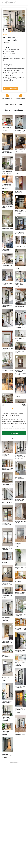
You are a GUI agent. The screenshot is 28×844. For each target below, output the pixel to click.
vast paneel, (17, 58)
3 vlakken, (10, 58)
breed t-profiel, (6, 49)
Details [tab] (14, 408)
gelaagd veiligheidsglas (9, 53)
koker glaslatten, (15, 49)
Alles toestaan (14, 433)
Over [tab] (23, 408)
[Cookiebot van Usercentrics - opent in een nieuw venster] (20, 405)
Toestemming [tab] (5, 408)
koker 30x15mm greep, (8, 51)
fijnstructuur (6, 59)
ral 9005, (22, 58)
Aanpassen (13, 438)
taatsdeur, (5, 58)
